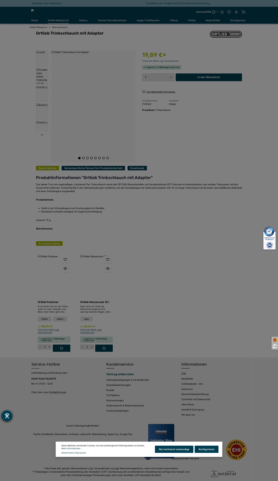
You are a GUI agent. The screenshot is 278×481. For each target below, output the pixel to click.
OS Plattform (113, 395)
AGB (183, 373)
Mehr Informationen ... (71, 448)
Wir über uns (188, 414)
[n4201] (93, 106)
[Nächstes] (42, 134)
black (45, 319)
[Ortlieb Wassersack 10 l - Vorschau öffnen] (107, 268)
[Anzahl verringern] (40, 347)
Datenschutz (67, 453)
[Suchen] (222, 12)
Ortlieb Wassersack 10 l (94, 302)
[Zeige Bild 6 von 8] (99, 158)
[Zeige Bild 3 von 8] (87, 158)
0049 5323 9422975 (43, 378)
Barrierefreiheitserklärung (195, 394)
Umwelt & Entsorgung (192, 409)
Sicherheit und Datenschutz (196, 399)
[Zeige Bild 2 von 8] (83, 158)
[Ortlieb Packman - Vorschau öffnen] (65, 268)
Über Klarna (187, 404)
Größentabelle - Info (192, 383)
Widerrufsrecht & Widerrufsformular (125, 405)
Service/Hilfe (204, 12)
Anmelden (37, 3)
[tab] (47, 168)
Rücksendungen (115, 400)
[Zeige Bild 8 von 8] (107, 158)
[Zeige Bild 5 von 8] (95, 158)
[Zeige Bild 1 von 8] (79, 158)
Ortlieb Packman (48, 302)
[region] (86, 106)
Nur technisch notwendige (174, 449)
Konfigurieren (206, 449)
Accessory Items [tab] (49, 243)
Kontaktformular (58, 392)
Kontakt (110, 390)
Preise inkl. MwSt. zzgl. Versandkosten (160, 61)
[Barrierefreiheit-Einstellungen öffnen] (7, 415)
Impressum (187, 389)
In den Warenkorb (209, 77)
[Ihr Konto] (236, 12)
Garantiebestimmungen (118, 385)
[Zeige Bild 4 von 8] (91, 158)
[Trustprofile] (236, 450)
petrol (60, 319)
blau (86, 319)
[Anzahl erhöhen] (49, 347)
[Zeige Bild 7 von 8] (103, 158)
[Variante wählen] (61, 348)
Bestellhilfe (187, 378)
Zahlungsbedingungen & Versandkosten (127, 379)
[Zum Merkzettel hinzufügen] (65, 259)
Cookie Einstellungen (117, 410)
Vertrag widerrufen (120, 374)
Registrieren (55, 3)
